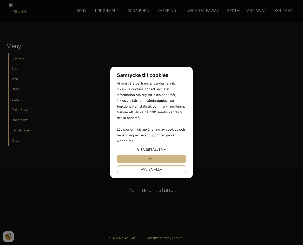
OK (151, 159)
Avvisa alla (151, 169)
